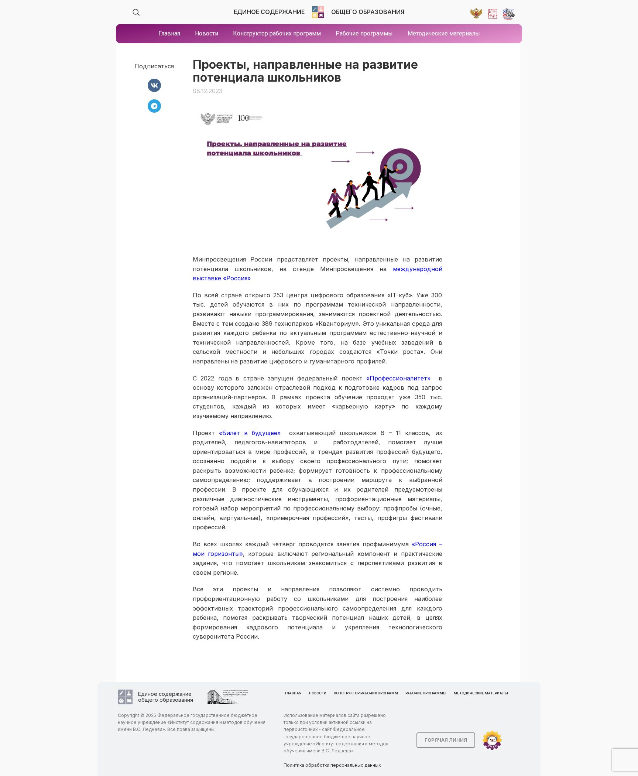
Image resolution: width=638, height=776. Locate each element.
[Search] (136, 12)
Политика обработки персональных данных (332, 765)
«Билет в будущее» (250, 433)
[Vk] (154, 85)
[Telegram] (154, 106)
